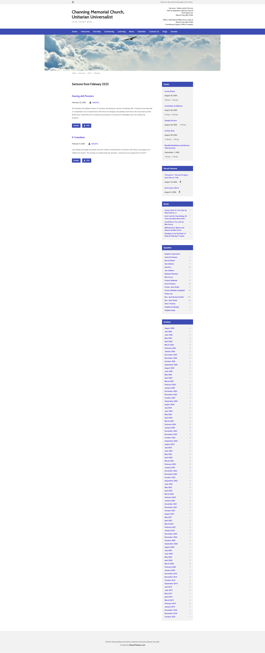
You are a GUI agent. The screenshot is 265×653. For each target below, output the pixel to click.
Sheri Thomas (170, 304)
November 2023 (171, 434)
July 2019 (168, 587)
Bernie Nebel (170, 261)
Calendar (141, 32)
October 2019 (170, 580)
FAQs (165, 32)
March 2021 (169, 524)
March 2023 (169, 461)
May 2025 (168, 375)
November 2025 (171, 358)
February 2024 (170, 424)
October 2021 (170, 511)
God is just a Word (172, 188)
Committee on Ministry (173, 106)
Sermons (82, 73)
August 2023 (169, 444)
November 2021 (171, 507)
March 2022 (169, 494)
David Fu (95, 103)
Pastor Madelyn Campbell (175, 290)
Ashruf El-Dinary (171, 257)
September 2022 (171, 481)
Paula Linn (169, 294)
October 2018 (170, 617)
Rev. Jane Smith (171, 300)
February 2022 (170, 497)
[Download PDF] (180, 182)
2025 (89, 73)
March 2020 (169, 564)
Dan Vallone (169, 264)
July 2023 (168, 448)
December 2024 (171, 391)
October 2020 (170, 540)
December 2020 (171, 534)
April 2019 (168, 597)
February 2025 (170, 385)
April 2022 (168, 491)
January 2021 (170, 531)
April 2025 (168, 378)
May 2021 (168, 517)
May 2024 (168, 414)
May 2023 (168, 454)
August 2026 (169, 328)
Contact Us (154, 32)
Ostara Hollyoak (171, 280)
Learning (122, 32)
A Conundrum (78, 137)
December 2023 (171, 431)
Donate (174, 32)
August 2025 (169, 368)
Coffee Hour (170, 131)
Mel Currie (169, 277)
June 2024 (169, 411)
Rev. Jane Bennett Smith (174, 297)
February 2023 (170, 464)
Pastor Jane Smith (172, 287)
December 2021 (171, 504)
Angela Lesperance (172, 254)
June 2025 (169, 371)
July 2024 (168, 408)
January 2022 (170, 501)
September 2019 (171, 584)
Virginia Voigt (170, 310)
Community (109, 32)
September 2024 (171, 401)
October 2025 (170, 361)
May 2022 (168, 487)
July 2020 (168, 550)
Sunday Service (171, 121)
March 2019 (169, 600)
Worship (97, 32)
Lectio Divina (170, 91)
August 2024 (169, 405)
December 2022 (171, 471)
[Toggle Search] (73, 2)
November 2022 (171, 474)
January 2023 (170, 468)
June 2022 (169, 484)
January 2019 (170, 607)
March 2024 (169, 421)
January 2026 (170, 351)
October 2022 (170, 477)
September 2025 (171, 365)
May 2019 (168, 594)
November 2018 (171, 613)
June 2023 (169, 451)
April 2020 (168, 560)
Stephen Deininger (172, 307)
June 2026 (169, 335)
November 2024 (171, 395)
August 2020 (169, 547)
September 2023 (171, 441)
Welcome (85, 32)
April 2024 (168, 418)
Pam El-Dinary (170, 284)
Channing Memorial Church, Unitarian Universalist (98, 14)
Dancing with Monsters (83, 96)
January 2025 (170, 388)
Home (74, 32)
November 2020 (171, 537)
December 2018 (171, 610)
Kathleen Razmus (171, 274)
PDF (88, 126)
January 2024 (170, 428)
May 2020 (168, 557)
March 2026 (169, 345)
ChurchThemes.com (137, 645)
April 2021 (168, 521)
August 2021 (169, 514)
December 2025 (171, 355)
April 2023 (168, 458)
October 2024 (170, 398)
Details (76, 126)
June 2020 (169, 554)
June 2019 (169, 590)
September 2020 (171, 544)
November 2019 (171, 577)
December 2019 (171, 574)
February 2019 (170, 603)
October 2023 (170, 438)
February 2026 (170, 348)
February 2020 (170, 567)
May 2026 (168, 338)
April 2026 (168, 342)
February (97, 73)
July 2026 (168, 332)
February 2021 (170, 527)
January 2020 (170, 570)
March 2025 (169, 381)
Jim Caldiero (169, 271)
